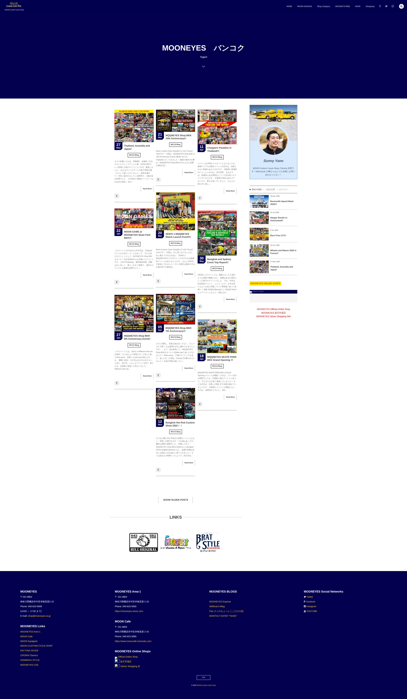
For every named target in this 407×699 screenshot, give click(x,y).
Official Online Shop (127, 656)
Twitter (310, 597)
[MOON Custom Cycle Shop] (14, 5)
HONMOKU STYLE (30, 660)
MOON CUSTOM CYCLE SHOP (36, 645)
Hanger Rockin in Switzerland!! (278, 219)
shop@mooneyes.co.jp (39, 616)
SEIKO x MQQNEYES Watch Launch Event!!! (178, 236)
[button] (401, 6)
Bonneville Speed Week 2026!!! (281, 202)
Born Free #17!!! (278, 235)
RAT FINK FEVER (29, 650)
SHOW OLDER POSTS (175, 500)
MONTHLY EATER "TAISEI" (223, 616)
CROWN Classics (29, 655)
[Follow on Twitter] (386, 6)
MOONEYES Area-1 (30, 631)
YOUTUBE (311, 611)
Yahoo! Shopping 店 (130, 666)
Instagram (311, 606)
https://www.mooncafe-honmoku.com (133, 641)
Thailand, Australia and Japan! (281, 268)
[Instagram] (392, 6)
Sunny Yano (273, 161)
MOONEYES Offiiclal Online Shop (273, 309)
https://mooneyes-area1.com (129, 611)
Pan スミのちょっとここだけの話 (226, 611)
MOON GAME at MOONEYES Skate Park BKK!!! (137, 234)
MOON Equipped (28, 641)
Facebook (310, 601)
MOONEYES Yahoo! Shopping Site (273, 316)
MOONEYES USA (29, 665)
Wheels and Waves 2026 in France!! (283, 251)
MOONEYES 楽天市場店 (273, 313)
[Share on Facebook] (380, 6)
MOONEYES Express (220, 601)
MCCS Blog (134, 155)
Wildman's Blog (217, 606)
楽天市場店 (125, 661)
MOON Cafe (26, 636)
